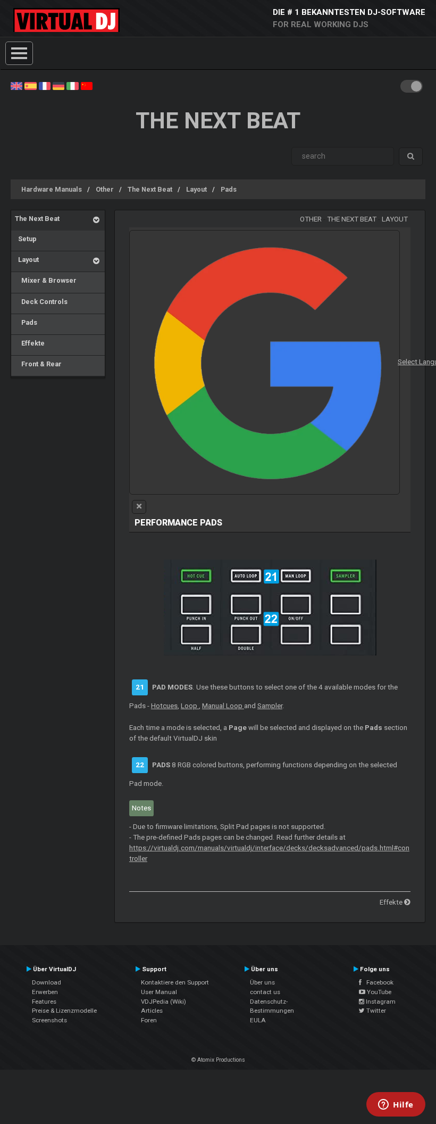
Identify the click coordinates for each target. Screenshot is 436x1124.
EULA (258, 1020)
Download (46, 982)
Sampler (269, 706)
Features (44, 1001)
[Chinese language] (87, 85)
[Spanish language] (30, 85)
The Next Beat (150, 189)
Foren (149, 1020)
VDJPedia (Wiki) (163, 1001)
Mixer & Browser (46, 280)
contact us (265, 992)
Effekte (30, 343)
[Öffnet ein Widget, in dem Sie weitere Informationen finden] (395, 1105)
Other (105, 189)
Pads (229, 189)
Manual (223, 706)
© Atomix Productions (218, 1059)
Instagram (380, 1001)
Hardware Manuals (51, 189)
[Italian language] (72, 85)
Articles (152, 1010)
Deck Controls (41, 302)
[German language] (58, 85)
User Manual (159, 992)
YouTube (378, 992)
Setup (26, 239)
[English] (16, 85)
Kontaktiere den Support (175, 982)
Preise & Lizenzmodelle (64, 1010)
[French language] (45, 85)
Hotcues (164, 706)
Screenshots (49, 1020)
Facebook (377, 982)
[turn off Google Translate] (139, 507)
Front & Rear (38, 364)
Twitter (375, 1010)
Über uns (262, 982)
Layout (196, 189)
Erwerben (45, 992)
